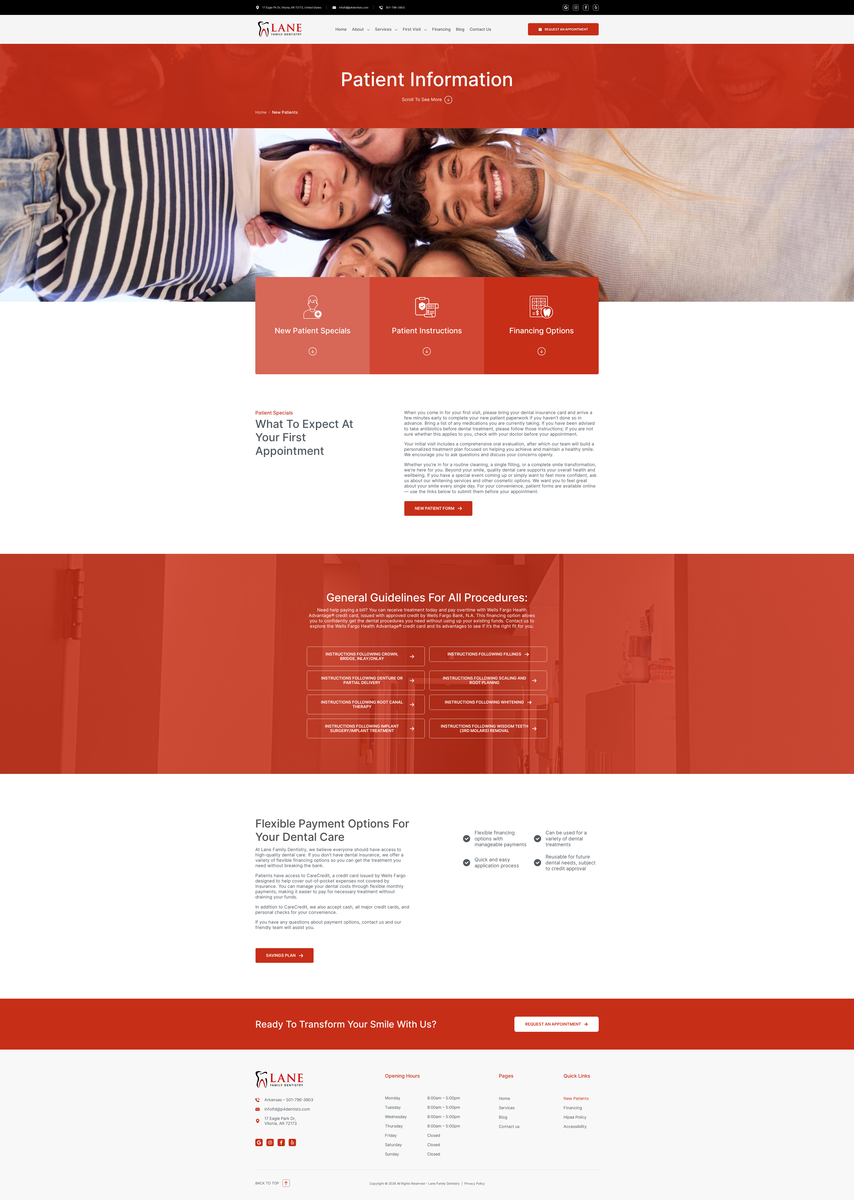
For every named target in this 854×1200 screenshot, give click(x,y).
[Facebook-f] (281, 1142)
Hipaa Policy (575, 1117)
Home (341, 29)
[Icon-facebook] (586, 7)
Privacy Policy (474, 1183)
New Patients (576, 1098)
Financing (441, 29)
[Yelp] (596, 7)
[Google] (566, 7)
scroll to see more (422, 99)
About (358, 29)
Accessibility (575, 1126)
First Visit (412, 29)
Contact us (480, 29)
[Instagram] (576, 7)
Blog (460, 29)
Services (383, 29)
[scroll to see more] (448, 100)
